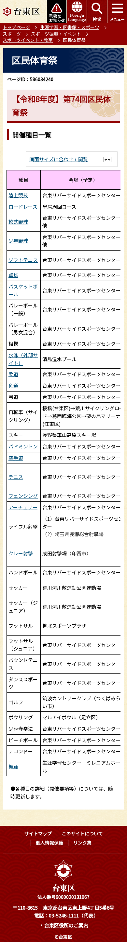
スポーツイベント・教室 (28, 40)
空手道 (15, 457)
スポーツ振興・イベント (56, 33)
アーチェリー (22, 507)
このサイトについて (82, 833)
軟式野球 (18, 221)
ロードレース (22, 206)
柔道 (13, 374)
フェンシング (23, 495)
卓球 (13, 274)
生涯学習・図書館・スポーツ (69, 27)
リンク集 (82, 842)
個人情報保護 (49, 842)
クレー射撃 (20, 553)
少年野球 (18, 240)
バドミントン (23, 446)
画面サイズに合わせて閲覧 (58, 159)
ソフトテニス (23, 259)
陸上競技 (18, 195)
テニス (15, 476)
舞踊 (13, 766)
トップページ (16, 27)
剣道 (13, 385)
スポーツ (12, 33)
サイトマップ (38, 833)
